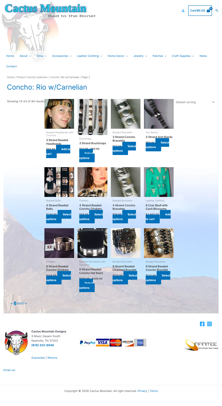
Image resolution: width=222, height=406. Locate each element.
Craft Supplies (181, 56)
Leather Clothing (88, 56)
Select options (86, 156)
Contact (11, 66)
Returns (52, 357)
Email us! (9, 370)
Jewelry (138, 56)
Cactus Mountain (45, 8)
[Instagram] (209, 324)
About (24, 56)
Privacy (142, 391)
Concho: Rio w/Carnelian (64, 77)
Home (10, 56)
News (203, 56)
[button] (217, 10)
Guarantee (38, 357)
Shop (40, 56)
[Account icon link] (183, 10)
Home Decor (116, 56)
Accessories (60, 56)
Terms (154, 391)
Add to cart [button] (58, 151)
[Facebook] (202, 324)
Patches (158, 56)
